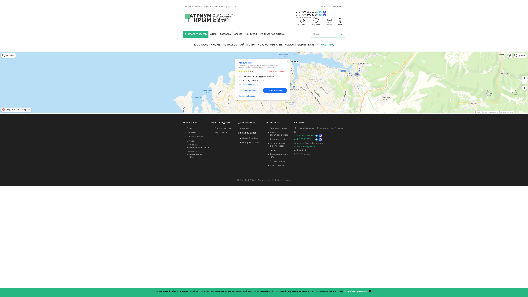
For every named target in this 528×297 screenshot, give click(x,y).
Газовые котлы (277, 161)
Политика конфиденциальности (198, 146)
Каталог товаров (197, 34)
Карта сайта (221, 132)
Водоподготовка (278, 128)
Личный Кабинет (250, 138)
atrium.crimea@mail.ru (333, 7)
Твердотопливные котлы (279, 155)
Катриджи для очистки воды (277, 144)
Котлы (273, 150)
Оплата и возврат (195, 137)
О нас (213, 34)
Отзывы (191, 141)
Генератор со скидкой (272, 34)
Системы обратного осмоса (279, 133)
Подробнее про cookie (355, 291)
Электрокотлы (277, 165)
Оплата (238, 34)
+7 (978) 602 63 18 (308, 15)
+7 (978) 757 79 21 (305, 139)
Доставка (225, 34)
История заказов (250, 142)
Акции (245, 128)
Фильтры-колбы (278, 139)
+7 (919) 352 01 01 (308, 12)
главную (326, 44)
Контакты (251, 34)
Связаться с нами (223, 128)
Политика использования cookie (194, 154)
